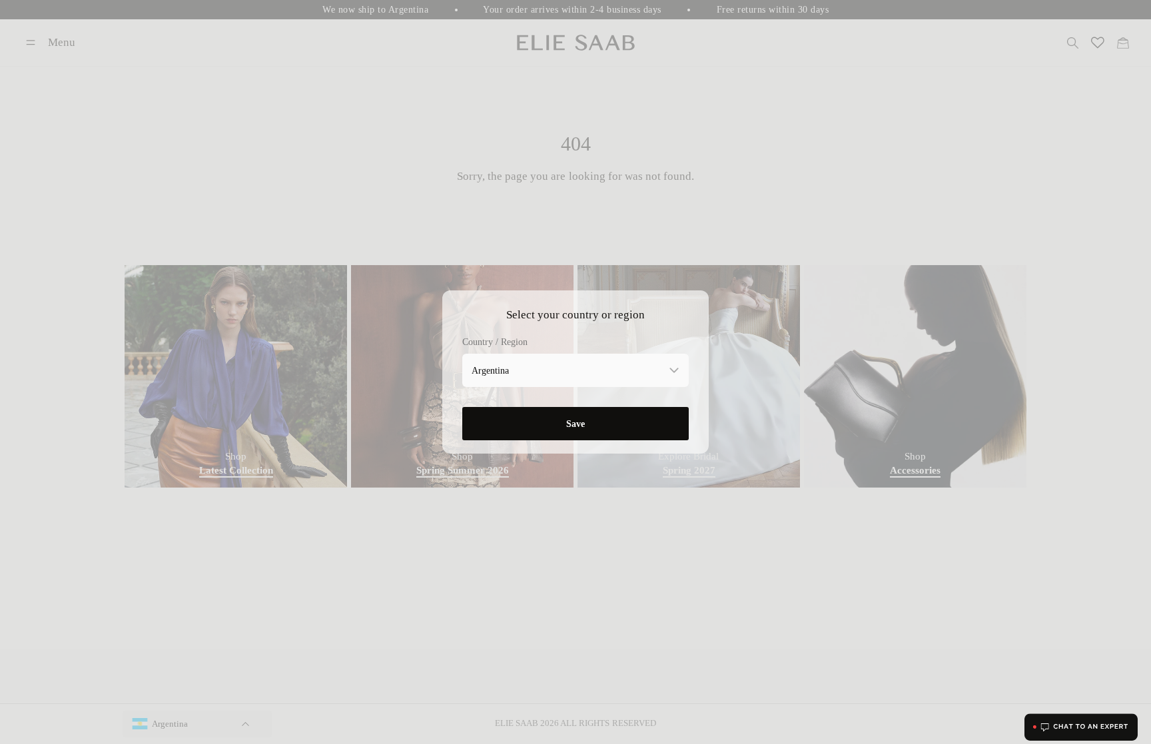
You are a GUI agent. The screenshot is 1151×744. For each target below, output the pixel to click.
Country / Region (495, 342)
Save (575, 423)
